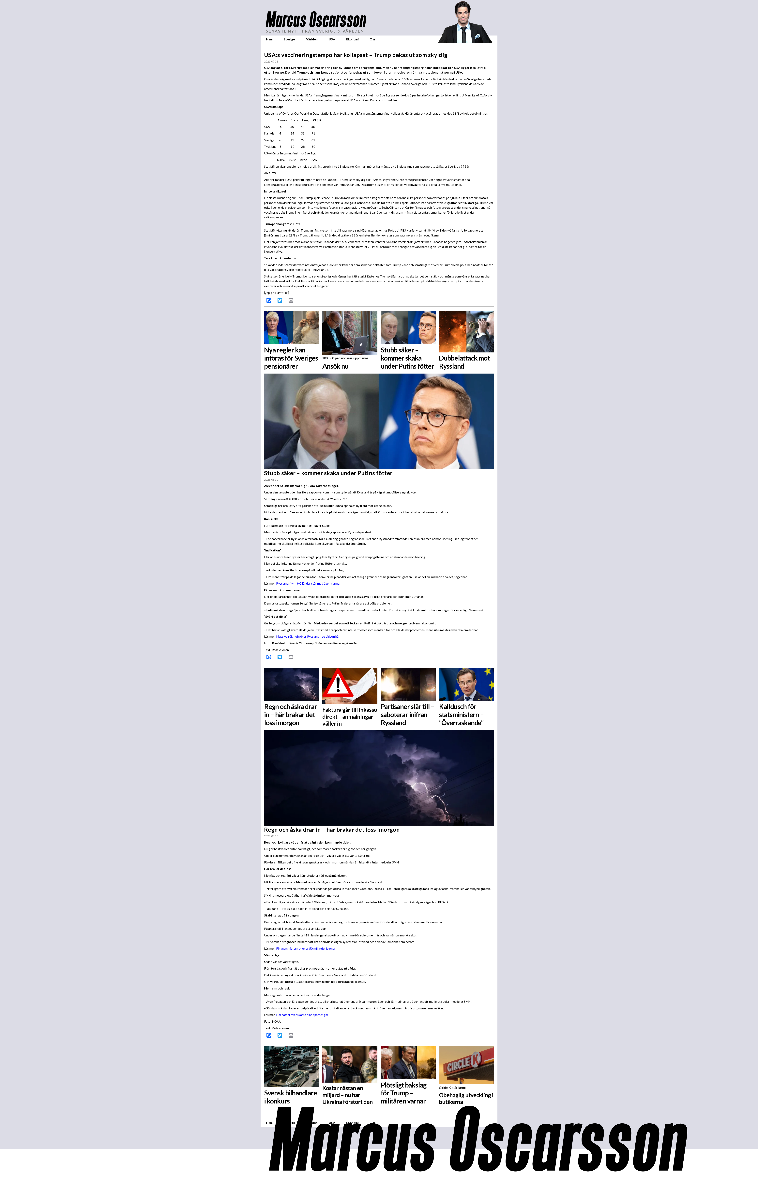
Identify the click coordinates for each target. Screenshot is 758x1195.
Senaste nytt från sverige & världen (315, 31)
